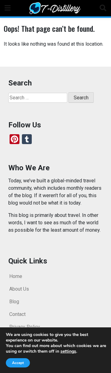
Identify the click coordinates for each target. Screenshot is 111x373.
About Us (19, 289)
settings (68, 351)
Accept (18, 362)
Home (15, 276)
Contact (17, 314)
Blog (14, 302)
